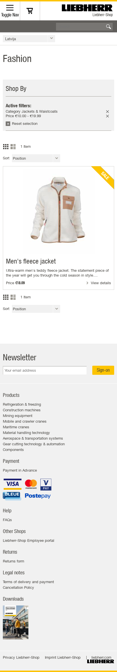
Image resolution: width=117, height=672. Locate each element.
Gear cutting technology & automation (34, 444)
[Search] (108, 27)
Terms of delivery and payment (28, 581)
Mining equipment (17, 415)
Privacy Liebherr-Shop (21, 657)
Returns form (13, 561)
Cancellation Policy (18, 587)
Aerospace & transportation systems (33, 438)
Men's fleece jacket (31, 261)
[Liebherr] (88, 6)
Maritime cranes (16, 427)
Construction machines (22, 410)
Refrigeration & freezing (22, 404)
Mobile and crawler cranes (25, 421)
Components (13, 449)
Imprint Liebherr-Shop (63, 657)
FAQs (7, 519)
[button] (29, 38)
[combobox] (84, 26)
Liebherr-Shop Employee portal (28, 540)
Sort (6, 158)
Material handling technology (26, 432)
